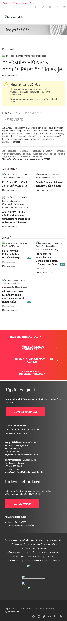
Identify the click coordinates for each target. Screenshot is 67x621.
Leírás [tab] (6, 113)
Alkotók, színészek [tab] (28, 113)
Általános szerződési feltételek (24, 540)
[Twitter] (42, 7)
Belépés (33, 3)
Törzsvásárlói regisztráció (15, 3)
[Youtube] (50, 7)
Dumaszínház (8, 262)
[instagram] (39, 616)
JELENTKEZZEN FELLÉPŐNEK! (22, 429)
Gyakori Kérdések (17, 425)
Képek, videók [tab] (14, 119)
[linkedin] (55, 616)
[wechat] (61, 616)
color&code (13, 611)
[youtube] (49, 616)
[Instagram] (57, 7)
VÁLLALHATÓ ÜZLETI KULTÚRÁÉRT (42, 560)
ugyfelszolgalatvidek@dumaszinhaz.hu (24, 472)
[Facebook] (35, 7)
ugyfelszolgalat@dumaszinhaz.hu (21, 454)
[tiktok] (44, 616)
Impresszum (35, 556)
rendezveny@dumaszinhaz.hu (19, 525)
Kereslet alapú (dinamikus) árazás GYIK (26, 159)
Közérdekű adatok (18, 552)
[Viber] (64, 7)
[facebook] (33, 616)
